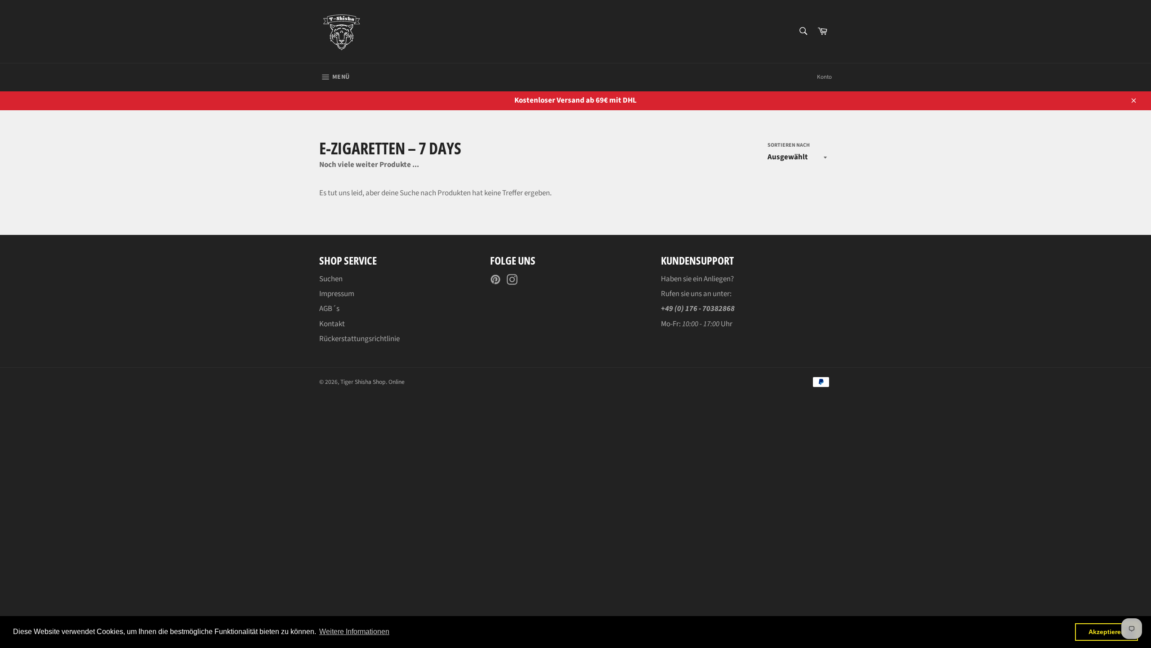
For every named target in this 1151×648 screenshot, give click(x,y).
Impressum (336, 293)
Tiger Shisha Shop (363, 382)
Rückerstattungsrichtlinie (359, 338)
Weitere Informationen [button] (354, 631)
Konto (824, 77)
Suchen (331, 279)
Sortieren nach (788, 145)
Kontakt (332, 324)
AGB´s (329, 308)
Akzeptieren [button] (1107, 631)
